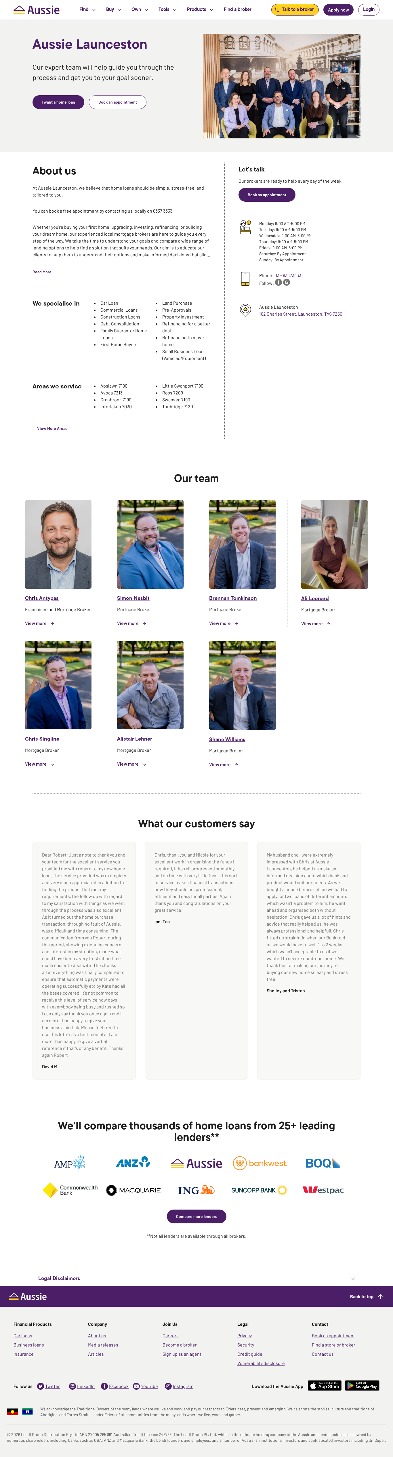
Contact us (323, 1354)
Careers (171, 1335)
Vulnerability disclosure (261, 1363)
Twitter (52, 1386)
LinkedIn (86, 1386)
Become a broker (180, 1344)
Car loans (23, 1335)
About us (97, 1335)
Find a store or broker (333, 1344)
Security (245, 1344)
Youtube (149, 1386)
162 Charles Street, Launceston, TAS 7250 (300, 313)
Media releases (103, 1344)
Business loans (29, 1344)
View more (36, 623)
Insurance (24, 1354)
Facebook (119, 1386)
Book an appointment (333, 1335)
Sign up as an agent (182, 1354)
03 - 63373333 (287, 275)
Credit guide (249, 1354)
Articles (96, 1354)
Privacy (244, 1335)
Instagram (183, 1386)
